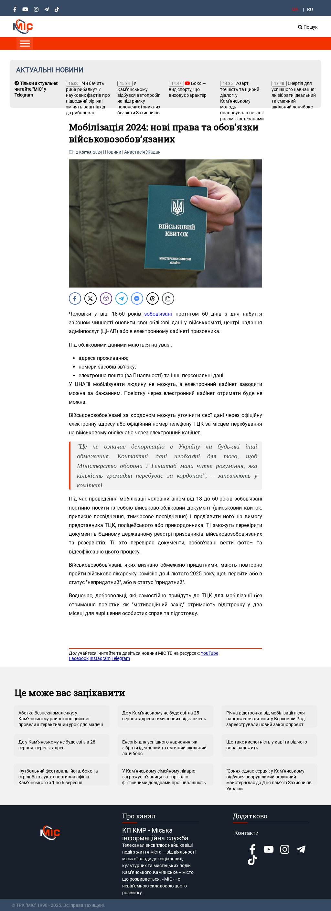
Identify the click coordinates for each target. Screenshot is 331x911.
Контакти (246, 833)
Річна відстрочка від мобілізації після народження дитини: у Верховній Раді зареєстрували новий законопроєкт (265, 718)
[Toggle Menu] (25, 43)
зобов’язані (158, 314)
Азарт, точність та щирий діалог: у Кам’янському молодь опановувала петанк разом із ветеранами (242, 101)
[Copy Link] (168, 298)
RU (310, 9)
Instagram (100, 658)
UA (295, 9)
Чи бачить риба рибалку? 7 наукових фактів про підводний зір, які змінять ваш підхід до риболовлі (88, 98)
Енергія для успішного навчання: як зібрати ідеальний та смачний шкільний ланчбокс (294, 95)
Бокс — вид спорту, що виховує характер (188, 89)
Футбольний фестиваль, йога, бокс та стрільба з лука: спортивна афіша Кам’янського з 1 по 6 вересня (58, 776)
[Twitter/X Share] (90, 298)
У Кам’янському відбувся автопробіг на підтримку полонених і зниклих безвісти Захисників (138, 98)
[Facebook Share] (75, 298)
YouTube (209, 653)
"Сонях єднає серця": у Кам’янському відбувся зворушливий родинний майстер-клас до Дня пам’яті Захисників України (269, 777)
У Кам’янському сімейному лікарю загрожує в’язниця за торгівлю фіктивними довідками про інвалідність (164, 776)
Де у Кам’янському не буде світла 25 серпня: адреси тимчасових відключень (164, 715)
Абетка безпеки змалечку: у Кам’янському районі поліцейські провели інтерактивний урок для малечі (60, 718)
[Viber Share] (106, 298)
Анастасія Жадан (142, 152)
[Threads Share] (152, 298)
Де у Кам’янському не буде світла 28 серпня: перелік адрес (56, 744)
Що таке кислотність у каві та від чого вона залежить (266, 744)
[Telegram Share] (121, 298)
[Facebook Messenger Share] (137, 298)
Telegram (121, 658)
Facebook (79, 658)
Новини (113, 152)
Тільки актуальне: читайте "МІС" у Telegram (36, 89)
